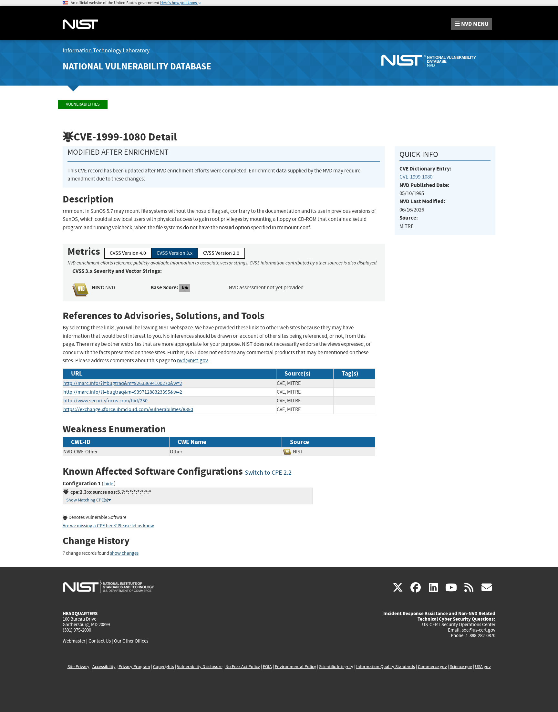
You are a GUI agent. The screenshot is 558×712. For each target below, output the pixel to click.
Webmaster (74, 641)
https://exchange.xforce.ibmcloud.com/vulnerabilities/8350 (128, 409)
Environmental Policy (295, 667)
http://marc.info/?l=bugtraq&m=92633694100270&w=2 (122, 383)
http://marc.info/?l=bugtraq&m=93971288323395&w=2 (122, 392)
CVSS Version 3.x (174, 253)
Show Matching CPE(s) (87, 500)
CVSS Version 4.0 (128, 253)
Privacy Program (134, 667)
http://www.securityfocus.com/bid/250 (105, 400)
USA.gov (483, 667)
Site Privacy (78, 667)
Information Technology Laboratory (106, 50)
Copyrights (163, 667)
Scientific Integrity (336, 667)
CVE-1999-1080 (415, 176)
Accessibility (104, 667)
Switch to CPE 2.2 (268, 473)
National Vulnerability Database (137, 66)
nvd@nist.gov (192, 360)
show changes (124, 553)
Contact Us (99, 641)
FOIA (267, 667)
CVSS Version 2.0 (221, 253)
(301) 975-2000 (77, 630)
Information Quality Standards (385, 667)
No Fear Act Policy (242, 667)
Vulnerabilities (82, 104)
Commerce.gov (432, 667)
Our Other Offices (131, 641)
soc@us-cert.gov (478, 630)
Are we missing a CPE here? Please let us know (108, 526)
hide (108, 484)
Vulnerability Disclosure (199, 667)
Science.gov (461, 667)
